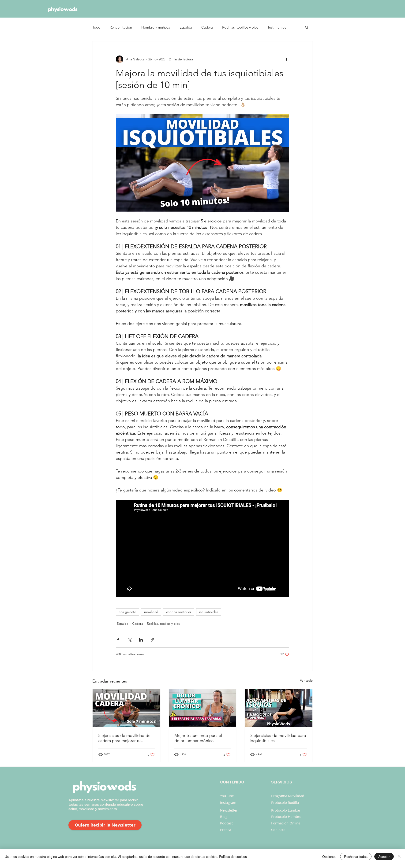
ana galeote (127, 612)
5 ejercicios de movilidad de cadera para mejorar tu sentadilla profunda (124, 738)
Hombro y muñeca (155, 27)
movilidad (151, 612)
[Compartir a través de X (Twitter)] (129, 640)
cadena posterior (178, 612)
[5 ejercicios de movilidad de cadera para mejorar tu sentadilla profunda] (126, 708)
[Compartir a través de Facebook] (118, 640)
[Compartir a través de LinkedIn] (141, 640)
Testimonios (276, 27)
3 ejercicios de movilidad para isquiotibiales (278, 738)
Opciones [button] (329, 856)
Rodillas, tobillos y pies (240, 27)
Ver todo (306, 680)
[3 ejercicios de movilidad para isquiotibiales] (278, 708)
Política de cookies (233, 856)
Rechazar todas (356, 856)
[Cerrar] (399, 856)
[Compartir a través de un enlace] (152, 640)
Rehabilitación (121, 27)
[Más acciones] (286, 59)
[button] (306, 27)
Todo (96, 27)
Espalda (186, 27)
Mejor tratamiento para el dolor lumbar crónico (198, 738)
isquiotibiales (208, 612)
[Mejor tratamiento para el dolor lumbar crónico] (202, 708)
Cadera (207, 27)
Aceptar (384, 856)
